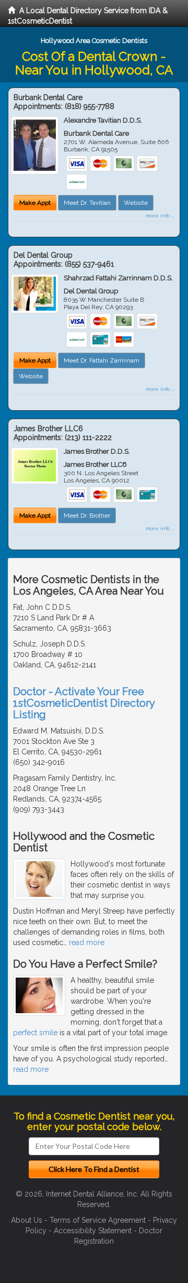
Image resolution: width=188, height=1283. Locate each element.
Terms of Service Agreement (98, 1220)
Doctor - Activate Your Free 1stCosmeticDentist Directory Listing (84, 703)
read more (86, 942)
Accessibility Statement (93, 1230)
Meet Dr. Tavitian (87, 202)
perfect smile (35, 1032)
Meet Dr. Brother (87, 515)
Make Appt (35, 202)
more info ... (160, 215)
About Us (26, 1220)
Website (136, 202)
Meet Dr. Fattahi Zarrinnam (101, 360)
